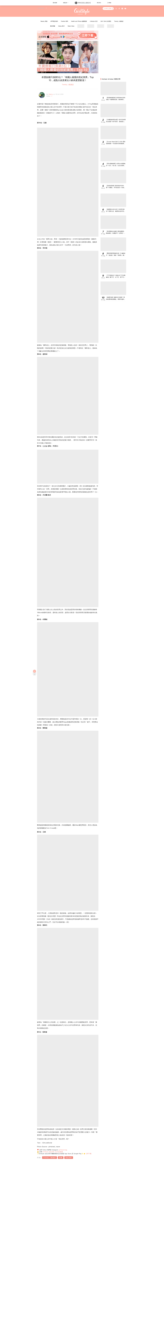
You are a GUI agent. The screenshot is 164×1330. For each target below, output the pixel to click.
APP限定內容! (54, 21)
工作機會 (109, 2)
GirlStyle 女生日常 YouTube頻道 (53, 1152)
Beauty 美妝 (44, 21)
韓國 (60, 1157)
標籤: (39, 1157)
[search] (116, 8)
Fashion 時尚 (64, 21)
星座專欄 (52, 26)
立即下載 (88, 1153)
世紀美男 (69, 1157)
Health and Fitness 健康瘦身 (79, 21)
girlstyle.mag (63, 1150)
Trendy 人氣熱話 (118, 21)
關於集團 (55, 2)
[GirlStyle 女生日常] (82, 11)
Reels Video (71, 26)
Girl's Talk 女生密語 (106, 21)
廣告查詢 (99, 2)
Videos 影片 (61, 26)
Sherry (51, 94)
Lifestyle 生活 (93, 21)
